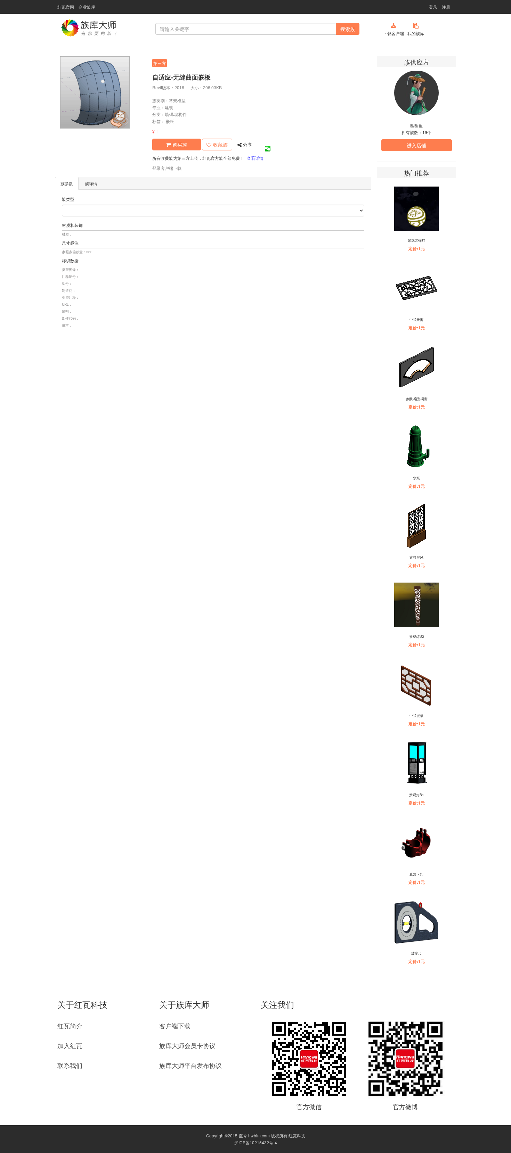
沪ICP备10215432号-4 (255, 1142)
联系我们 (69, 1065)
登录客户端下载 (166, 168)
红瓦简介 (69, 1025)
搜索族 (347, 28)
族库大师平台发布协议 (190, 1065)
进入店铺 (416, 145)
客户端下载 (174, 1025)
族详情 (91, 183)
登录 (433, 7)
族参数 (66, 183)
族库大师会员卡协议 (187, 1045)
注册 (446, 7)
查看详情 (255, 158)
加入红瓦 (69, 1045)
